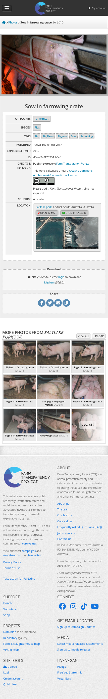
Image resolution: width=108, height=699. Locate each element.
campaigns (29, 551)
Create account (13, 678)
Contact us (64, 539)
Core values (64, 521)
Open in (47, 213)
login (61, 277)
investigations (12, 555)
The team (63, 509)
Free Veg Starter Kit (69, 672)
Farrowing (86, 136)
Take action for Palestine (19, 578)
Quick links (10, 684)
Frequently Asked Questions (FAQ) (79, 527)
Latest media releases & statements (80, 643)
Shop (6, 615)
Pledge (61, 666)
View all (83, 336)
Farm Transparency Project (72, 163)
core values (29, 543)
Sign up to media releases (73, 649)
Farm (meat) (42, 118)
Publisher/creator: (44, 163)
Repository (15, 638)
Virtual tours (11, 650)
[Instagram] (73, 606)
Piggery (62, 136)
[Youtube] (94, 606)
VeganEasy (64, 678)
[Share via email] (58, 303)
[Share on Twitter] (50, 303)
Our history (64, 515)
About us (63, 503)
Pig (36, 136)
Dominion (19, 632)
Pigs (37, 127)
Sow (73, 136)
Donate (8, 603)
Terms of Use (11, 568)
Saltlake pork (44, 207)
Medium (49, 282)
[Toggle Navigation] (7, 8)
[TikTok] (83, 606)
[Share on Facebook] (41, 303)
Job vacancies (66, 533)
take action (35, 555)
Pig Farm (48, 136)
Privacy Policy (12, 562)
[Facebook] (62, 606)
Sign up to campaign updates (76, 627)
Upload (98, 336)
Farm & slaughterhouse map (21, 643)
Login (7, 672)
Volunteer (9, 609)
